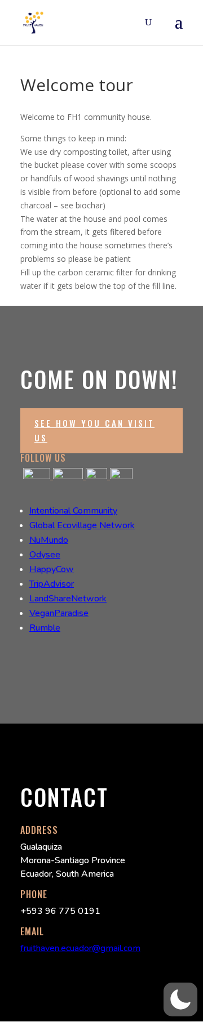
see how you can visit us (94, 430)
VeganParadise (59, 613)
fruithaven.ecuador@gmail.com (80, 948)
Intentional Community (73, 511)
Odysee (44, 554)
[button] (180, 999)
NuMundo (48, 540)
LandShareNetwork (68, 598)
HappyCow (51, 569)
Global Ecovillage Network (82, 525)
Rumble (44, 628)
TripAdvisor (51, 584)
